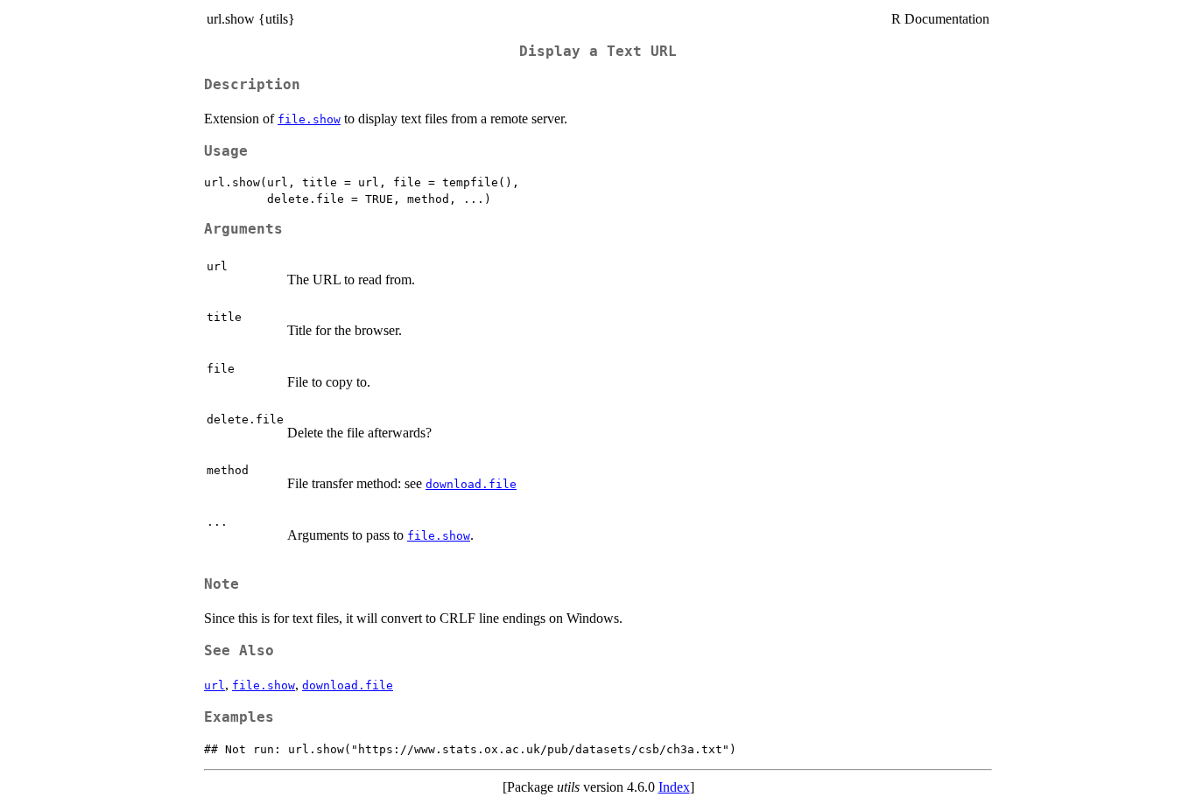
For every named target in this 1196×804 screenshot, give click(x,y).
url (214, 685)
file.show (309, 119)
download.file (471, 484)
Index (674, 787)
